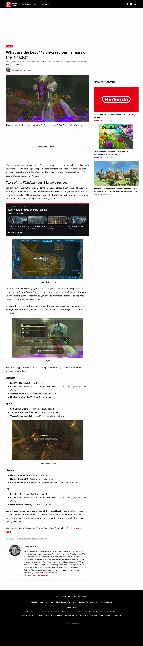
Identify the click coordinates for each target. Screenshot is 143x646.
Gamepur (55, 612)
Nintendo (10, 538)
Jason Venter (17, 70)
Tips (34, 4)
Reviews (41, 4)
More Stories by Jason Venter (36, 575)
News (22, 4)
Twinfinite (46, 612)
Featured (28, 4)
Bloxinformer (105, 615)
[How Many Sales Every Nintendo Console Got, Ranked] (116, 99)
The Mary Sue (69, 615)
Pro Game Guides (33, 612)
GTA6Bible (116, 615)
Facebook (62, 597)
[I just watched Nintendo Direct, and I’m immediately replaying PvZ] (116, 136)
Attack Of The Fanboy (69, 612)
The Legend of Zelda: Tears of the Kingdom (31, 538)
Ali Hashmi (98, 194)
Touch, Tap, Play (82, 615)
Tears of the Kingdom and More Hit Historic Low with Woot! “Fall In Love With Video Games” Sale (115, 189)
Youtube (83, 597)
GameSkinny (42, 615)
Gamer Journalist (28, 615)
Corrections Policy (47, 602)
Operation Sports (55, 615)
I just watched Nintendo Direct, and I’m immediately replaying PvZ (111, 152)
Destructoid (111, 612)
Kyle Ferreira (98, 120)
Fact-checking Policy (76, 602)
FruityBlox (94, 615)
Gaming (9, 46)
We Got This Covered (97, 612)
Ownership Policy (92, 602)
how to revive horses (58, 292)
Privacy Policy (106, 602)
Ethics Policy (61, 602)
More (49, 5)
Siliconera (83, 612)
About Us (48, 3)
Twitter (73, 597)
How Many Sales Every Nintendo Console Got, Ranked (114, 115)
